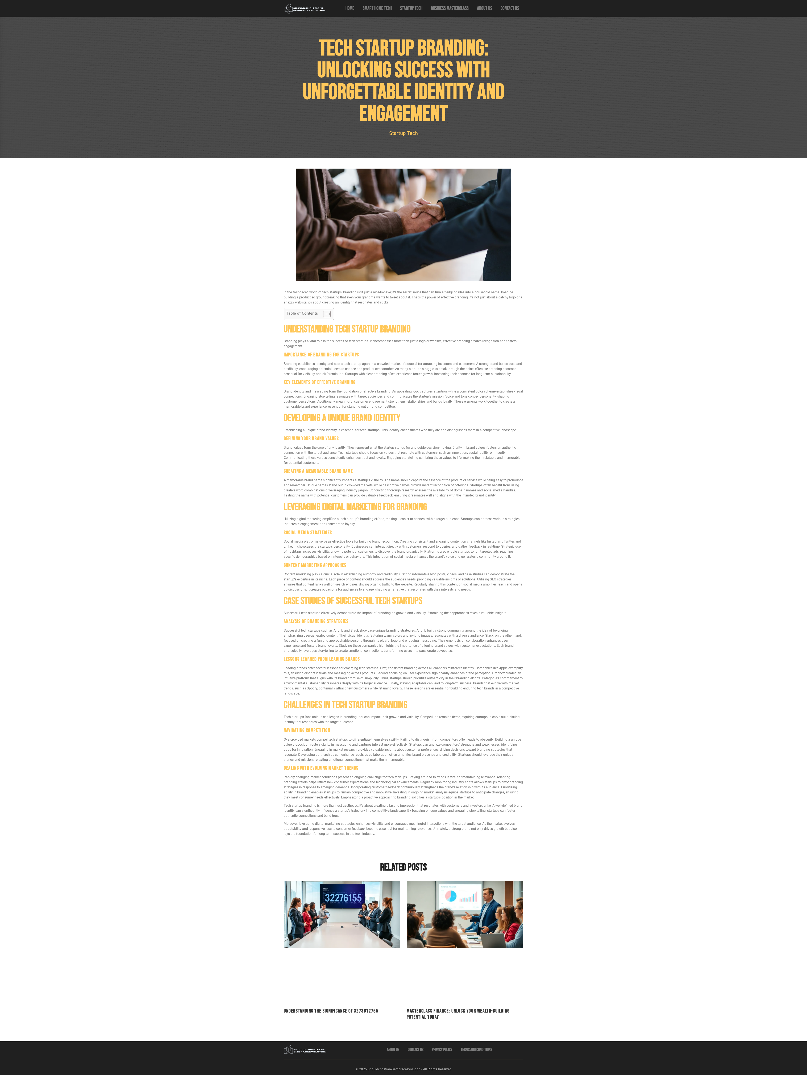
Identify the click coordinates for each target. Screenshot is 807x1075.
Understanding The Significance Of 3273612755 (331, 1011)
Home (349, 8)
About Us (484, 8)
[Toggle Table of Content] (325, 314)
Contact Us (510, 8)
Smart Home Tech (377, 8)
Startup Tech (411, 8)
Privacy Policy (442, 1049)
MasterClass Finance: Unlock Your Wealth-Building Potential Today (458, 1014)
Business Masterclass (450, 8)
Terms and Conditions (476, 1049)
